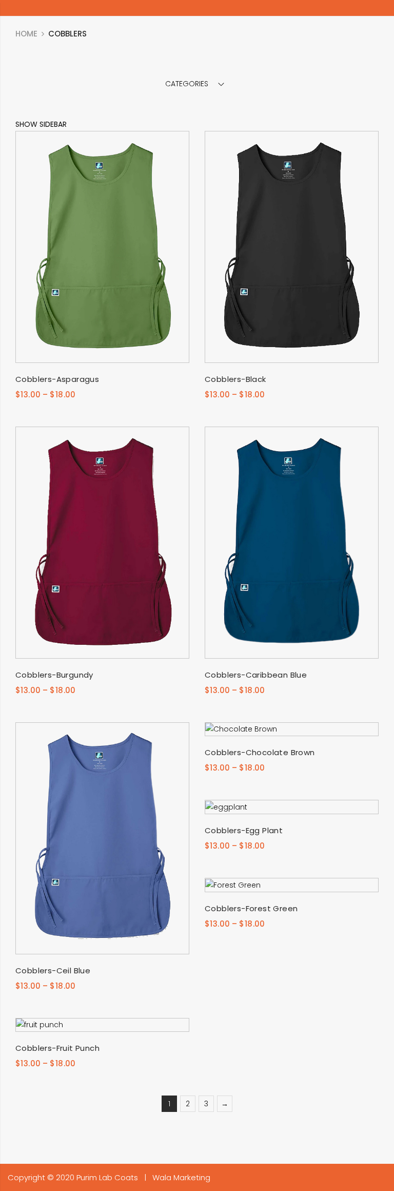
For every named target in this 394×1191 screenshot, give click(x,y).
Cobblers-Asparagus (57, 379)
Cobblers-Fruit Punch (57, 1048)
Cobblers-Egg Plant (244, 830)
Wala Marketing (181, 1177)
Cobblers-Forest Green (251, 908)
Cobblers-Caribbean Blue (256, 674)
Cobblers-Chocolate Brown (260, 752)
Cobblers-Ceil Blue (52, 970)
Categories (186, 84)
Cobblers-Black (235, 379)
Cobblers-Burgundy (54, 674)
